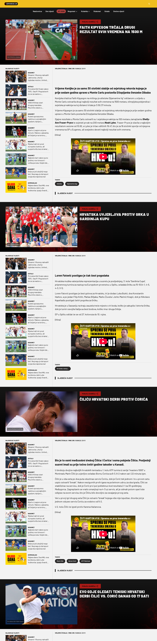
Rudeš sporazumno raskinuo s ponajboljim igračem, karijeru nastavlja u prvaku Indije (37, 119)
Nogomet (31, 73)
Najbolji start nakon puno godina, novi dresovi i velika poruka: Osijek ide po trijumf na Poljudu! (38, 160)
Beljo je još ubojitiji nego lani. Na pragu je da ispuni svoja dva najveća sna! (38, 174)
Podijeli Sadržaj (89, 22)
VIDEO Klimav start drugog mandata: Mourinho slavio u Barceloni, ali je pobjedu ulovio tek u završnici (37, 105)
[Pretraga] (149, 3)
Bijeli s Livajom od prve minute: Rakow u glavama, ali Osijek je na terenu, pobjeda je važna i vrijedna (38, 133)
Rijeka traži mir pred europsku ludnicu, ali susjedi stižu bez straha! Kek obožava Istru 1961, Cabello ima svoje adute (37, 146)
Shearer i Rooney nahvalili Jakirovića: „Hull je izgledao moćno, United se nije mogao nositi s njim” (38, 77)
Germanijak (32, 183)
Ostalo (30, 86)
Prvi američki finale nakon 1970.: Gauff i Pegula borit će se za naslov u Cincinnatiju (38, 91)
